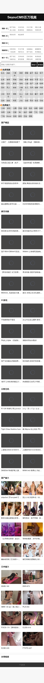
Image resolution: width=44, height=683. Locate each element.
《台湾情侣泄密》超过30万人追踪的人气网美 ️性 (19, 538)
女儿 (26, 87)
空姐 (41, 100)
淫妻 (14, 112)
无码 (31, 87)
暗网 (41, 83)
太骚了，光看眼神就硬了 (10, 142)
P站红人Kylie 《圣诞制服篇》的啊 (14, 340)
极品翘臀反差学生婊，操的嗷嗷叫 (14, 204)
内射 (41, 87)
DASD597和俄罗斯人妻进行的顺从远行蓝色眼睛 (19, 470)
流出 (31, 94)
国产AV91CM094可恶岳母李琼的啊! (14, 251)
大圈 (14, 108)
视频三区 (5, 43)
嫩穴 (36, 94)
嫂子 (31, 73)
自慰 (26, 100)
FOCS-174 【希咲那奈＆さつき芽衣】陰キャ (18, 627)
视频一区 (5, 28)
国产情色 (13, 27)
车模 (41, 112)
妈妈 (8, 73)
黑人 (8, 87)
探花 (9, 108)
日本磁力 (5, 566)
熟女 (36, 73)
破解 (36, 87)
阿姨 (14, 79)
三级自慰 (13, 52)
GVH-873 (26, 586)
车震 (36, 79)
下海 (3, 116)
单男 (3, 112)
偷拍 (31, 79)
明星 (14, 100)
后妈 (2, 100)
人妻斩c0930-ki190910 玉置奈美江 (14, 449)
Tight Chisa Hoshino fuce (11, 429)
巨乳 (8, 83)
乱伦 (2, 73)
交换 (9, 112)
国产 (31, 83)
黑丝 (31, 100)
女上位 (21, 95)
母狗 (21, 83)
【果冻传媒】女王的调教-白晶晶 (13, 272)
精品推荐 (21, 34)
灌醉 (30, 112)
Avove (8, 116)
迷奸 (25, 112)
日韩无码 (13, 49)
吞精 (14, 116)
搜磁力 (34, 64)
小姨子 (21, 88)
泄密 (21, 73)
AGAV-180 (5, 586)
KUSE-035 (5, 648)
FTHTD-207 (27, 648)
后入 (41, 79)
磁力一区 (5, 57)
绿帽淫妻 (38, 59)
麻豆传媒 (5, 211)
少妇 (2, 94)
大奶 (26, 94)
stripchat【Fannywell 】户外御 (13, 497)
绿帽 (36, 108)
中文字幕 (30, 27)
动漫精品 (30, 49)
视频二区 (5, 36)
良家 (25, 108)
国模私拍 (30, 30)
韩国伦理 (38, 30)
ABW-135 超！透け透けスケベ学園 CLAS (17, 607)
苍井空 (8, 95)
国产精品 (5, 122)
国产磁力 (5, 477)
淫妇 (2, 87)
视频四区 (5, 50)
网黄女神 (30, 59)
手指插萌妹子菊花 (8, 319)
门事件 (14, 74)
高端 (20, 108)
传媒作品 (13, 59)
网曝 (26, 73)
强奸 (2, 83)
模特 (20, 116)
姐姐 (8, 100)
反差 (2, 79)
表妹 (21, 79)
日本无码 (21, 27)
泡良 (30, 108)
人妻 (36, 83)
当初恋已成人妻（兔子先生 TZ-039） (15, 162)
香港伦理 (13, 34)
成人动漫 (13, 30)
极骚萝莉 (38, 49)
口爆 (26, 83)
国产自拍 (30, 52)
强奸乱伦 (21, 52)
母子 (41, 73)
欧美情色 (21, 30)
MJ (20, 112)
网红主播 (38, 27)
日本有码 (21, 56)
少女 (21, 100)
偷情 (8, 79)
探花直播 (21, 59)
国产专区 (13, 56)
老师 (41, 94)
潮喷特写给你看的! (30, 340)
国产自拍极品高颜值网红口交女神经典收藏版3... (19, 361)
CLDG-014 (27, 627)
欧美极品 (38, 52)
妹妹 (14, 87)
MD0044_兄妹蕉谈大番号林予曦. (13, 292)
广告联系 (22, 665)
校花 (36, 100)
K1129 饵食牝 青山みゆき (11, 408)
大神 (3, 108)
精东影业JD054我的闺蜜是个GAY (14, 231)
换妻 (26, 79)
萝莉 (14, 83)
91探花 (4, 300)
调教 (14, 94)
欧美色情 (38, 56)
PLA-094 (26, 607)
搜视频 (40, 64)
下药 (36, 112)
